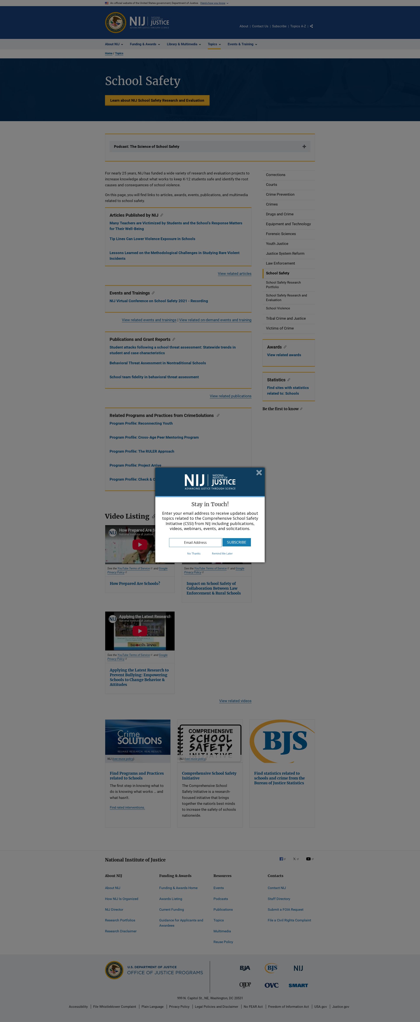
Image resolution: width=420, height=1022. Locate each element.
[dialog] (210, 515)
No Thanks (193, 553)
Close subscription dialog (259, 473)
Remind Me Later (222, 553)
